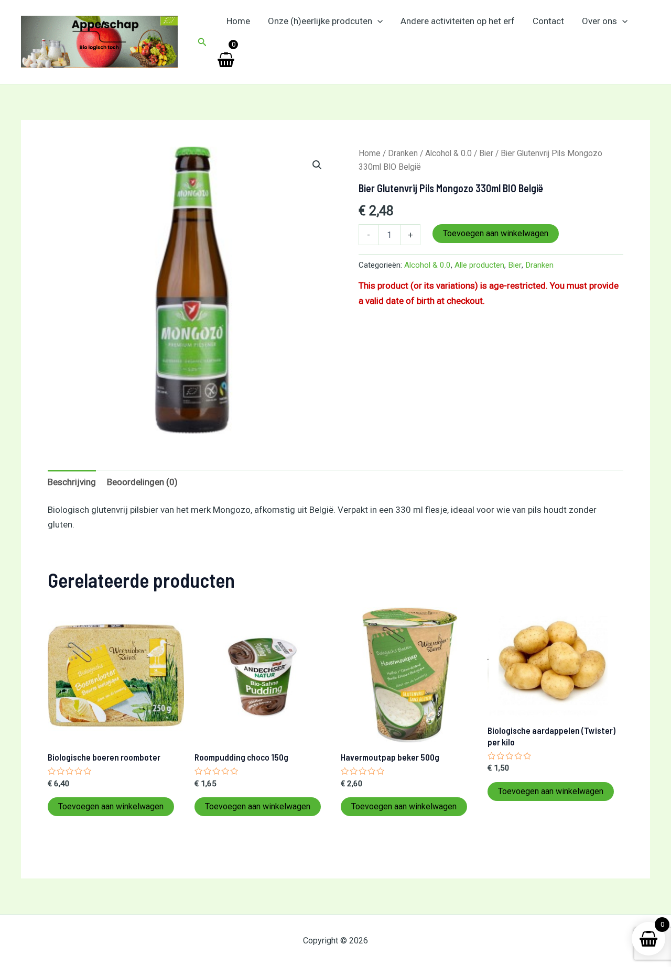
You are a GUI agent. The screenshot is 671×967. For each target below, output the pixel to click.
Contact (548, 21)
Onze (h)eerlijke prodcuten (320, 21)
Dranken (403, 153)
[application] (377, 21)
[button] (202, 42)
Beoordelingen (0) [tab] (142, 482)
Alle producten (479, 265)
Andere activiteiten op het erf (458, 21)
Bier (486, 153)
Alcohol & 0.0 (448, 153)
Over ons (599, 21)
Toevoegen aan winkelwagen (495, 233)
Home (238, 21)
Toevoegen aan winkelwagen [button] (111, 806)
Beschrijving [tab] (72, 482)
